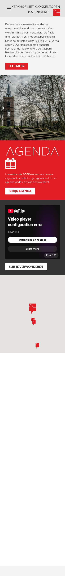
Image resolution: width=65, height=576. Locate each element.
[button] (37, 346)
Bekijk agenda (20, 191)
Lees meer (16, 66)
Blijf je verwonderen (26, 267)
